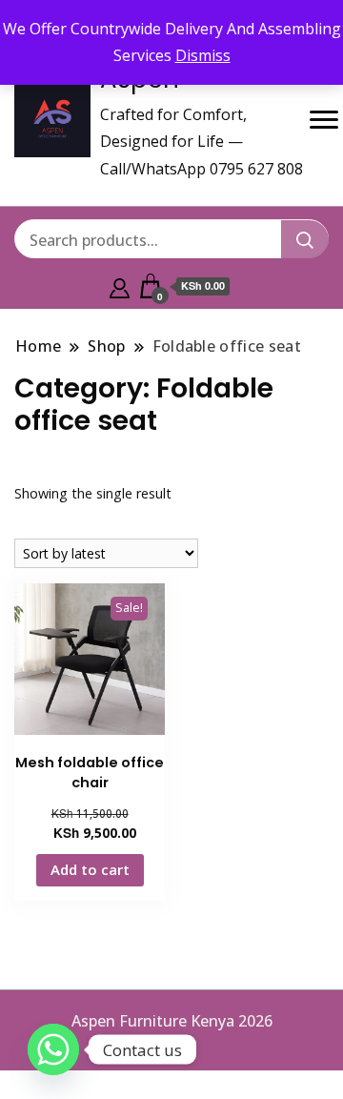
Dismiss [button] (203, 55)
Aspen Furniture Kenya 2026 (171, 1020)
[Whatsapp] (53, 1049)
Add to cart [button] (90, 869)
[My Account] (120, 286)
